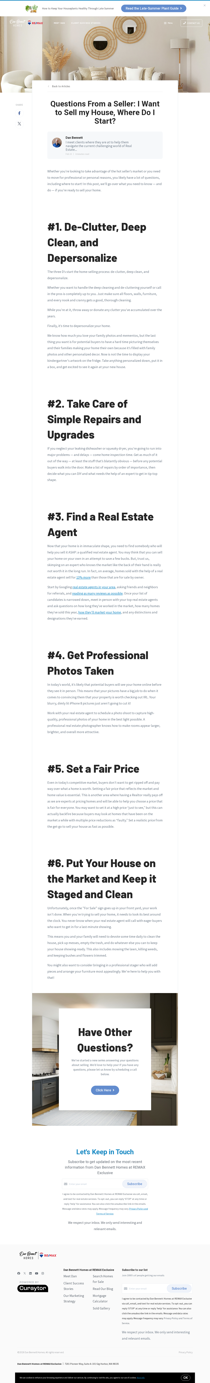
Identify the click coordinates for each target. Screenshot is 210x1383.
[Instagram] (43, 1273)
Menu (170, 23)
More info (141, 1377)
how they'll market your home (99, 612)
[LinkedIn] (30, 1273)
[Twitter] (25, 1273)
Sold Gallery (101, 1308)
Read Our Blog (103, 1289)
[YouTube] (36, 1273)
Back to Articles (61, 86)
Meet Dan (59, 23)
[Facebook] (18, 1273)
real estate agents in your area (93, 587)
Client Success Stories (86, 23)
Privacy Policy (186, 1352)
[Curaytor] (32, 1291)
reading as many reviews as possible (97, 593)
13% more (83, 577)
